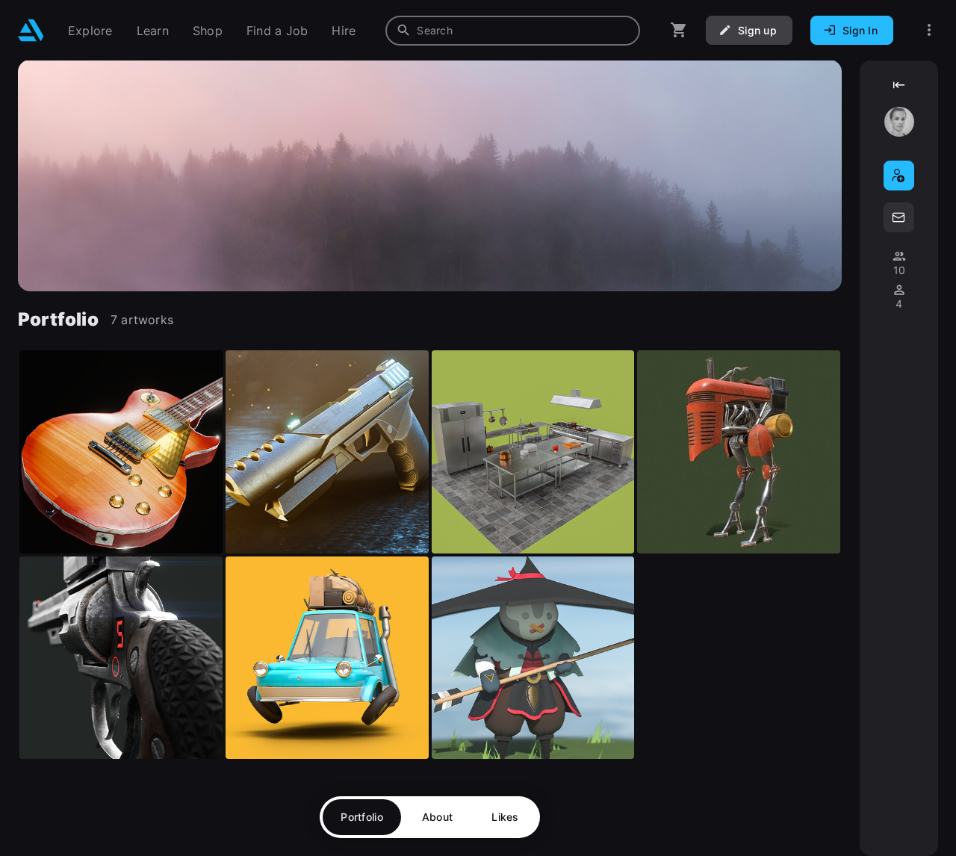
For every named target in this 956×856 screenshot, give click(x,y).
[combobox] (512, 31)
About (437, 816)
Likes (504, 816)
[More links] (929, 30)
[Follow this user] (899, 175)
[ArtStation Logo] (31, 30)
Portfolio (362, 816)
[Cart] (679, 30)
